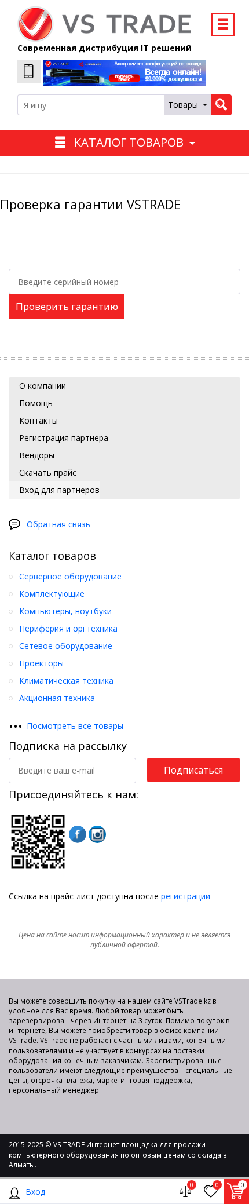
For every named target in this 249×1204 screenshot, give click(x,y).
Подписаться (193, 770)
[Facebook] (77, 834)
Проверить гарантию (67, 306)
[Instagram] (97, 834)
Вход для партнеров (58, 489)
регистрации (185, 896)
